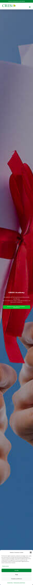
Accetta (16, 570)
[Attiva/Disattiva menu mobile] (30, 7)
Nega (16, 574)
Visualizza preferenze (16, 578)
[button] (30, 552)
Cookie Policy (10, 582)
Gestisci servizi (5, 566)
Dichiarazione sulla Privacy (19, 582)
